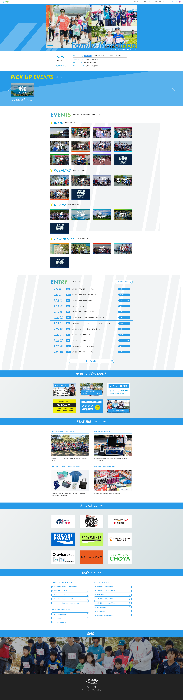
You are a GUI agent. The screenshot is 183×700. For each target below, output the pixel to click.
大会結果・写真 (142, 1)
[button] (9, 89)
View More (61, 65)
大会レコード (150, 1)
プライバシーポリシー (86, 689)
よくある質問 (158, 1)
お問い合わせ (165, 1)
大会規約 (94, 689)
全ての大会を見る (123, 281)
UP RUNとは (135, 1)
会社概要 (99, 689)
